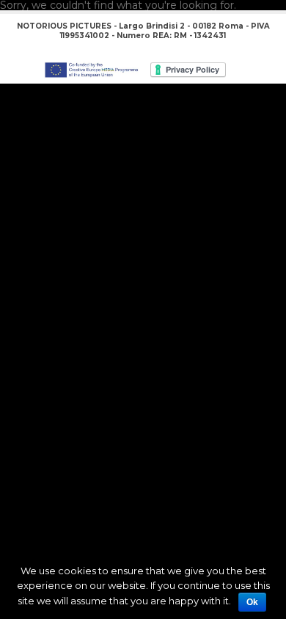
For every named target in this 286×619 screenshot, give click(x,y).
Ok (252, 602)
